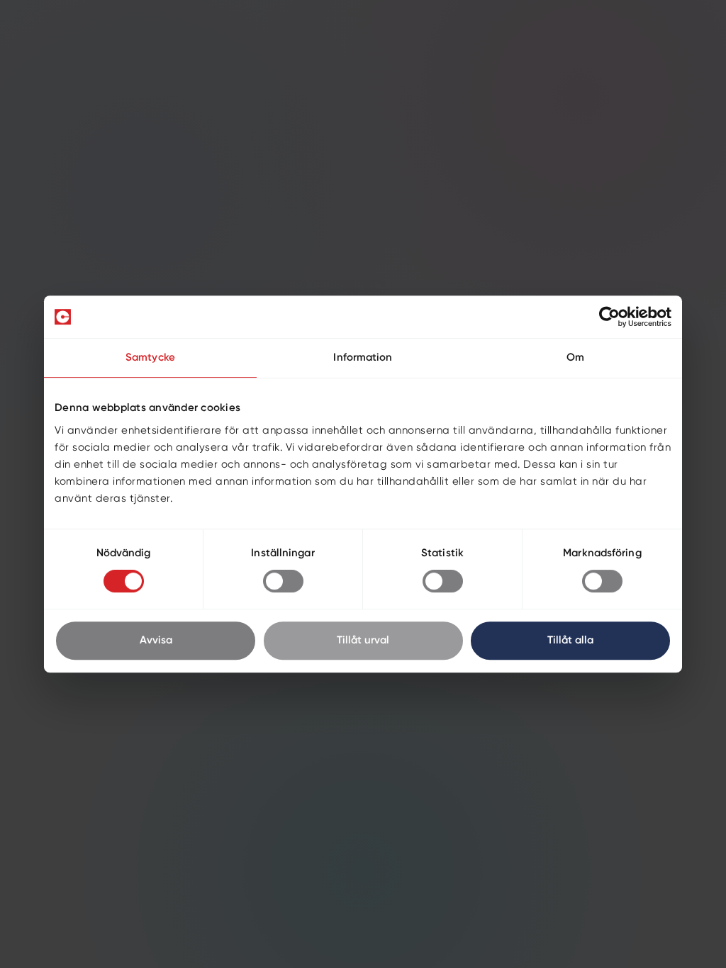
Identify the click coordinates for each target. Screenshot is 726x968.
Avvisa (156, 640)
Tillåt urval (363, 640)
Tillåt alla (570, 640)
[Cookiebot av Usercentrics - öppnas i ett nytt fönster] (609, 316)
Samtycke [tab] (150, 357)
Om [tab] (575, 357)
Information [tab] (362, 357)
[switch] (283, 581)
